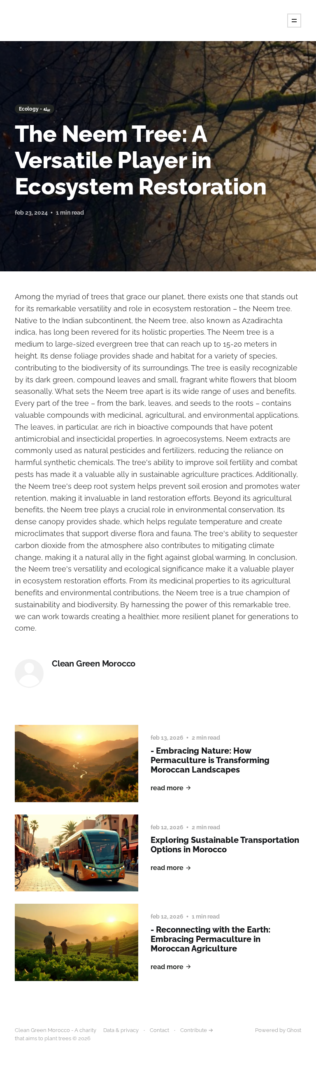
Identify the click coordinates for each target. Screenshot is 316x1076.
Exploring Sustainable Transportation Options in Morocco (225, 844)
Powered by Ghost (278, 1030)
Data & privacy (121, 1030)
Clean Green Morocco (93, 664)
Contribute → (196, 1030)
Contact (159, 1030)
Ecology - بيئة (34, 109)
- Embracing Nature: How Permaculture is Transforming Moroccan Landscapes (210, 760)
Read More (167, 788)
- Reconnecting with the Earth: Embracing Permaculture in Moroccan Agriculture (210, 939)
